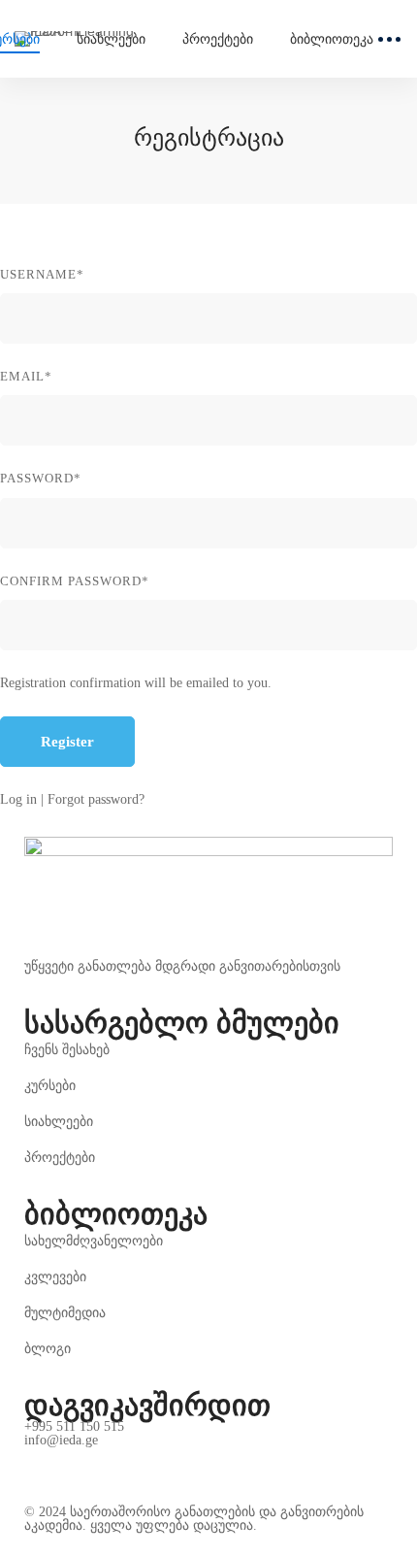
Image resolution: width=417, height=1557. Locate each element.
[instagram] (77, 1461)
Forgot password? (96, 799)
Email (26, 376)
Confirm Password (74, 581)
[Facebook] (32, 1461)
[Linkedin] (123, 1461)
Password (40, 478)
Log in (18, 799)
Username (42, 274)
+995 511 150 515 (74, 1427)
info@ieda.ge (61, 1440)
